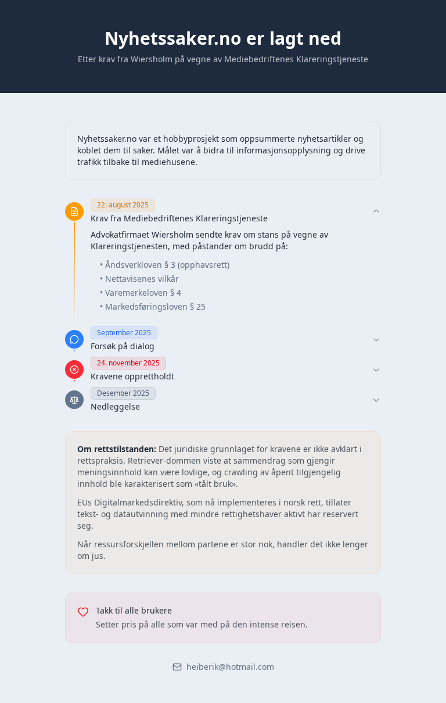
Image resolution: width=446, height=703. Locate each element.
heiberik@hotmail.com (230, 666)
